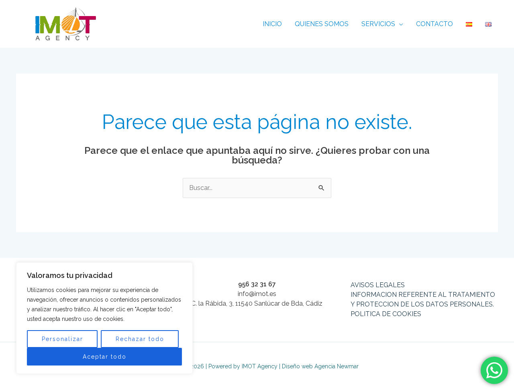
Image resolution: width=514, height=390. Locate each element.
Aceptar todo (104, 356)
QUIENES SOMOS (322, 24)
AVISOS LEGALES (378, 285)
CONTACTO (434, 24)
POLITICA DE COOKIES (386, 314)
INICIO (272, 24)
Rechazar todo (140, 339)
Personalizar (62, 339)
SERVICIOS (378, 24)
